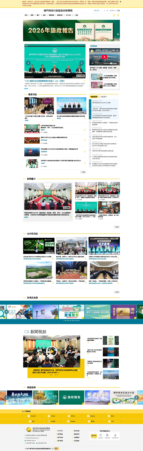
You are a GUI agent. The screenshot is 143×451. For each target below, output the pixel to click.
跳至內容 (96, 10)
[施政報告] (72, 397)
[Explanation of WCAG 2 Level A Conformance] (55, 448)
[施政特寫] (98, 397)
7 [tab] (74, 320)
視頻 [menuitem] (44, 15)
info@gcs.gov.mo (31, 440)
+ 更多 (83, 172)
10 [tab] (79, 320)
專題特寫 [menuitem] (59, 15)
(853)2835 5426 (42, 443)
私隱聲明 (76, 437)
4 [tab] (69, 320)
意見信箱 (76, 430)
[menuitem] (32, 15)
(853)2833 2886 (30, 443)
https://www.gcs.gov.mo (33, 438)
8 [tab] (75, 320)
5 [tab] (71, 320)
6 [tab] (72, 320)
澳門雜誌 (60, 434)
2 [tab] (66, 320)
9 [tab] (77, 320)
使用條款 (76, 440)
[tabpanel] (72, 312)
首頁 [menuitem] (26, 15)
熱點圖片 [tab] (104, 97)
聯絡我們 (76, 434)
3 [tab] (67, 320)
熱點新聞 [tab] (94, 97)
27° (113, 10)
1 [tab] (64, 320)
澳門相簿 (60, 440)
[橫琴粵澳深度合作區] (124, 397)
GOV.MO (60, 430)
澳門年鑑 (60, 437)
